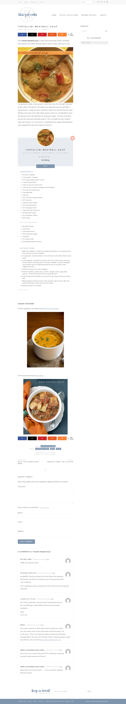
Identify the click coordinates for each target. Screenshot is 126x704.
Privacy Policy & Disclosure (54, 701)
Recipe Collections (69, 15)
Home (20, 2)
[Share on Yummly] (52, 34)
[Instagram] (104, 2)
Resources (33, 2)
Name (20, 513)
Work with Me (69, 701)
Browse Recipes (88, 15)
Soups (58, 449)
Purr (106, 701)
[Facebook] (100, 2)
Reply (47, 559)
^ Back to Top (22, 701)
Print (45, 166)
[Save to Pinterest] (42, 34)
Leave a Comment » (50, 454)
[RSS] (98, 2)
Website (21, 531)
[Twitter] (107, 2)
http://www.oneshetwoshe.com (50, 640)
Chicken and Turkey (42, 449)
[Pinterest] (102, 2)
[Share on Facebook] (22, 34)
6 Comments (38, 454)
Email (20, 522)
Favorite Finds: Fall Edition (60, 461)
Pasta (52, 449)
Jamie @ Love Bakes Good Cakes (32, 650)
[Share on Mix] (62, 34)
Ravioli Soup (39, 376)
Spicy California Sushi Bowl (28, 461)
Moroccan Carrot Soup (50, 309)
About (26, 2)
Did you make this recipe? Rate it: (28, 507)
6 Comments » (45, 29)
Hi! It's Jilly (23, 615)
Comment (22, 487)
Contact (42, 2)
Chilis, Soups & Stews (48, 446)
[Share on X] (32, 34)
